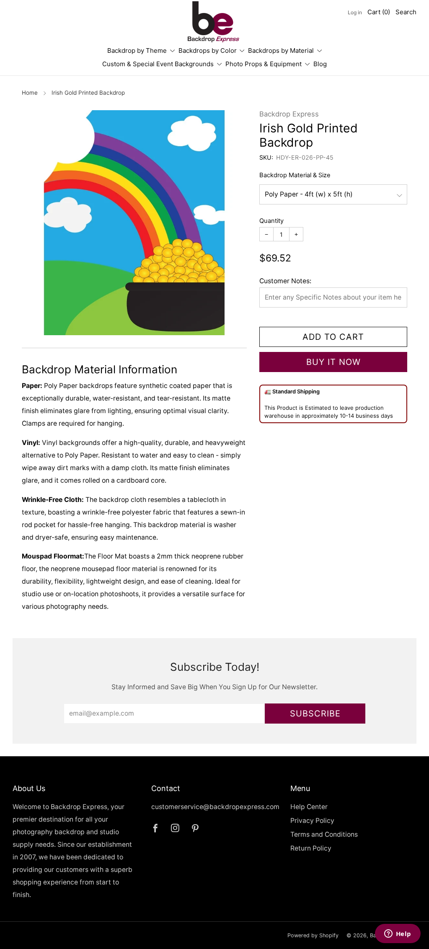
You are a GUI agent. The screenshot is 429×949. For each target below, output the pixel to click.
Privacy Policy (312, 821)
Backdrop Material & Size (295, 175)
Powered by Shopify (313, 935)
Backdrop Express (289, 114)
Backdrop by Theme (137, 50)
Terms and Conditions (324, 834)
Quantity (271, 221)
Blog (320, 64)
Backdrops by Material (281, 50)
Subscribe (315, 714)
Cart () (378, 12)
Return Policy (310, 848)
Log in (355, 12)
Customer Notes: (285, 281)
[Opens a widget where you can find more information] (398, 934)
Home (30, 92)
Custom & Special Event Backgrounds (158, 64)
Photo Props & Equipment (263, 64)
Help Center (309, 807)
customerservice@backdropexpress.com (215, 807)
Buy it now (333, 362)
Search (405, 12)
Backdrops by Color (207, 50)
